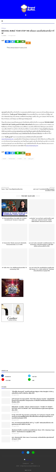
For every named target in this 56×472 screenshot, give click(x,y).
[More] (28, 41)
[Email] (22, 41)
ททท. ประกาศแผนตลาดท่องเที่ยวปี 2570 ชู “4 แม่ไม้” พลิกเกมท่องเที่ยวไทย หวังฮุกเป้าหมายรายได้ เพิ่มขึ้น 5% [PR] (32, 423)
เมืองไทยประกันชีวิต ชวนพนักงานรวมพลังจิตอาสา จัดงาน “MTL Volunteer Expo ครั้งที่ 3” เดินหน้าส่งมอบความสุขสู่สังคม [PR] (33, 431)
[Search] (53, 21)
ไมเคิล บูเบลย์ (30, 159)
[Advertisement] (28, 173)
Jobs (32, 463)
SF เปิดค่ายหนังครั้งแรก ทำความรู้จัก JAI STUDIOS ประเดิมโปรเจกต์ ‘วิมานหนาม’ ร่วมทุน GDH (14, 219)
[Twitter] (12, 41)
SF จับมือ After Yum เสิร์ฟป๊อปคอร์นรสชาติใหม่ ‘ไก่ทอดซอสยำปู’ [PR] (14, 268)
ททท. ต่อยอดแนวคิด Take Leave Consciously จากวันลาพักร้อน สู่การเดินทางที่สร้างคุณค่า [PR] (33, 438)
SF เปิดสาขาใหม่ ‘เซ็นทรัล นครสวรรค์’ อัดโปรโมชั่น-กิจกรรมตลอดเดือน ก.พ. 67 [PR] (14, 243)
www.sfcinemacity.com (7, 139)
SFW (25, 159)
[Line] (17, 41)
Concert (4, 159)
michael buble (12, 159)
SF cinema (20, 159)
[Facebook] (7, 41)
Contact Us (26, 463)
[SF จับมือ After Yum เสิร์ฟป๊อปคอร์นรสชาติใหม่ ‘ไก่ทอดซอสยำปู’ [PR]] (14, 257)
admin (4, 35)
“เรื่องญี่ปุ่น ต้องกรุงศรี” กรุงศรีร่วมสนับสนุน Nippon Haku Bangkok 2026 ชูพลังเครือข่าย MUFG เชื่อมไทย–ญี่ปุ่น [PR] (32, 392)
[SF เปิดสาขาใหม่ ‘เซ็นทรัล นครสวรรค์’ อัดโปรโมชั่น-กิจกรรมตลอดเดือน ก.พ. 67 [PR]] (14, 232)
